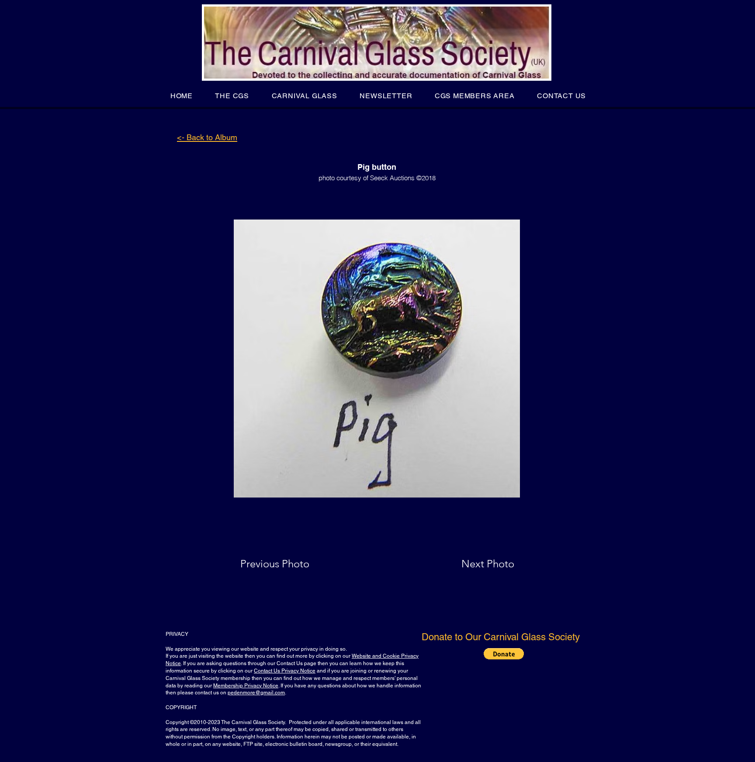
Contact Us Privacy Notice (284, 671)
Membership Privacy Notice (245, 686)
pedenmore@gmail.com (256, 693)
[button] (232, 96)
